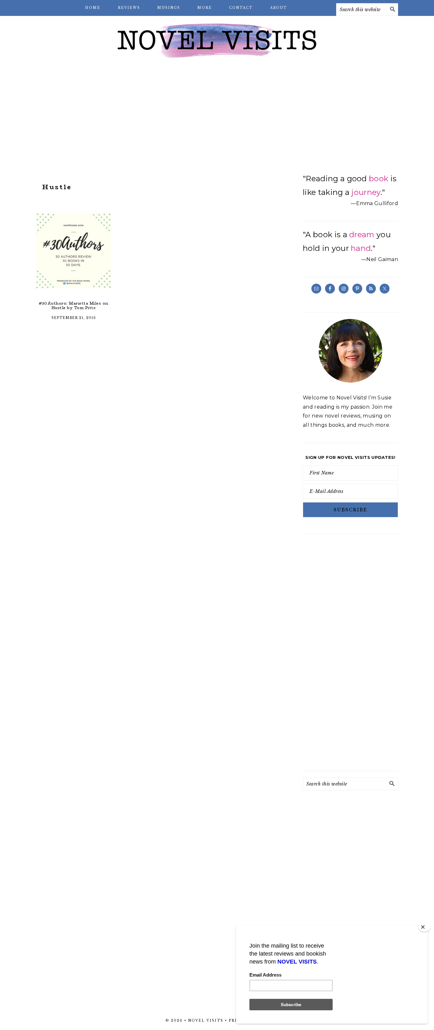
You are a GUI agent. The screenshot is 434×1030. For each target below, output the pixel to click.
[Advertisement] (217, 114)
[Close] (424, 927)
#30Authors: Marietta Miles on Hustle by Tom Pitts (73, 305)
